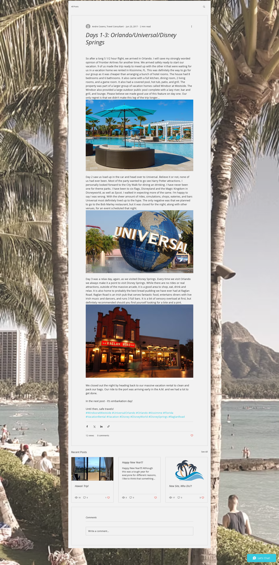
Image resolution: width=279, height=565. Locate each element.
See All (204, 451)
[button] (204, 6)
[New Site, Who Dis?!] (187, 469)
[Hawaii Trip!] (92, 469)
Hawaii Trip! (82, 486)
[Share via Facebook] (87, 426)
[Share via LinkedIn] (101, 426)
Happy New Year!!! (132, 462)
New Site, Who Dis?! (180, 486)
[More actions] (191, 26)
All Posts (74, 6)
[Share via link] (108, 426)
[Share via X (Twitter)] (94, 426)
